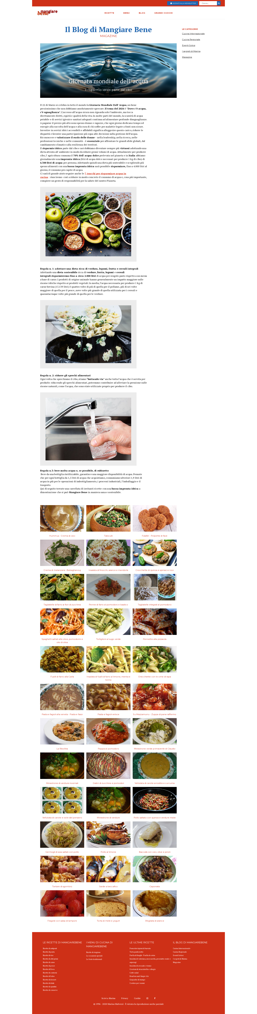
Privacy (124, 998)
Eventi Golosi (188, 45)
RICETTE (109, 13)
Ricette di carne (49, 962)
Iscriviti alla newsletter (184, 3)
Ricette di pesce (49, 966)
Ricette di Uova (48, 969)
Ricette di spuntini (49, 986)
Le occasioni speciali (94, 956)
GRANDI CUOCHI (163, 13)
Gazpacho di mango (137, 979)
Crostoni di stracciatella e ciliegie (143, 969)
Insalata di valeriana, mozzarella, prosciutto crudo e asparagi (150, 960)
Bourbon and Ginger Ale (139, 976)
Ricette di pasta (49, 952)
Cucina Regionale (191, 39)
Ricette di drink (48, 983)
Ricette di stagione (93, 952)
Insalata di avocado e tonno (141, 966)
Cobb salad (134, 973)
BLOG (142, 13)
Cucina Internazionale (193, 33)
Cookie (137, 998)
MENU (126, 13)
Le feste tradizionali (94, 959)
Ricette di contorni (50, 973)
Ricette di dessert (49, 979)
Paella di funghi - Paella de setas (142, 955)
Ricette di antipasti (50, 948)
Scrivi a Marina (108, 998)
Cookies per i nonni (137, 983)
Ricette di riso (48, 955)
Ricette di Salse (49, 976)
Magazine (187, 57)
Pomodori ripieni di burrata (140, 948)
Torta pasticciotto (136, 952)
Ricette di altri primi (50, 959)
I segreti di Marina (191, 51)
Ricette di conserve (50, 990)
